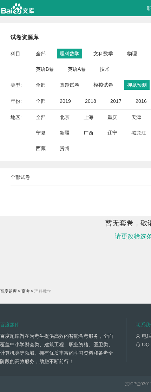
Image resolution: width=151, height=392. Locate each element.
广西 (88, 133)
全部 (41, 53)
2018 (90, 101)
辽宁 (112, 133)
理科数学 (69, 53)
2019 (65, 101)
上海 (88, 117)
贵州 (65, 148)
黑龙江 (138, 133)
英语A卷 (77, 69)
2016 (141, 101)
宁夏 (41, 133)
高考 (25, 291)
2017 (116, 101)
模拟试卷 (103, 85)
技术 (105, 69)
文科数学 (103, 53)
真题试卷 (69, 85)
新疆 (65, 133)
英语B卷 (45, 69)
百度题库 (8, 291)
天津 (136, 117)
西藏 (41, 148)
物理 (132, 53)
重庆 (112, 117)
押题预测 (137, 85)
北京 (65, 117)
